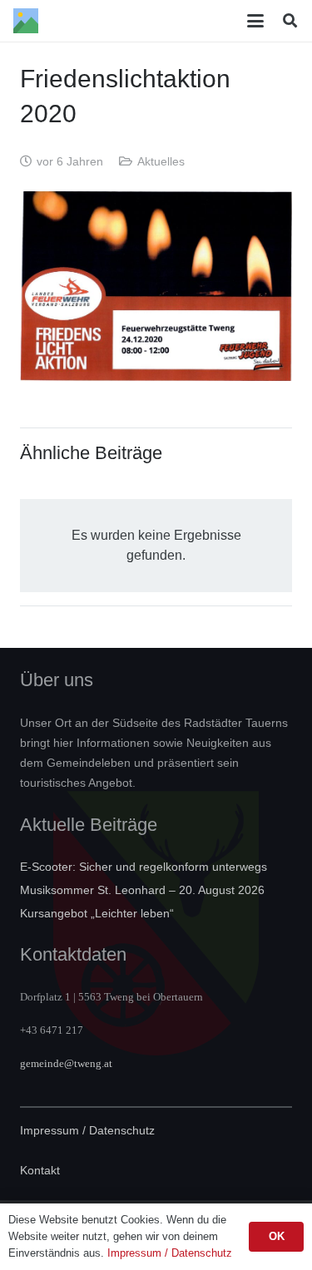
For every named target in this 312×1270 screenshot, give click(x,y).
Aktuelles (161, 161)
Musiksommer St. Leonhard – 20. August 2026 (142, 890)
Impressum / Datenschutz (87, 1130)
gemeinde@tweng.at (66, 1063)
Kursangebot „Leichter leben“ (97, 913)
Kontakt (40, 1170)
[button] (256, 20)
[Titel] (25, 20)
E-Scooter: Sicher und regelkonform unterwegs (143, 866)
